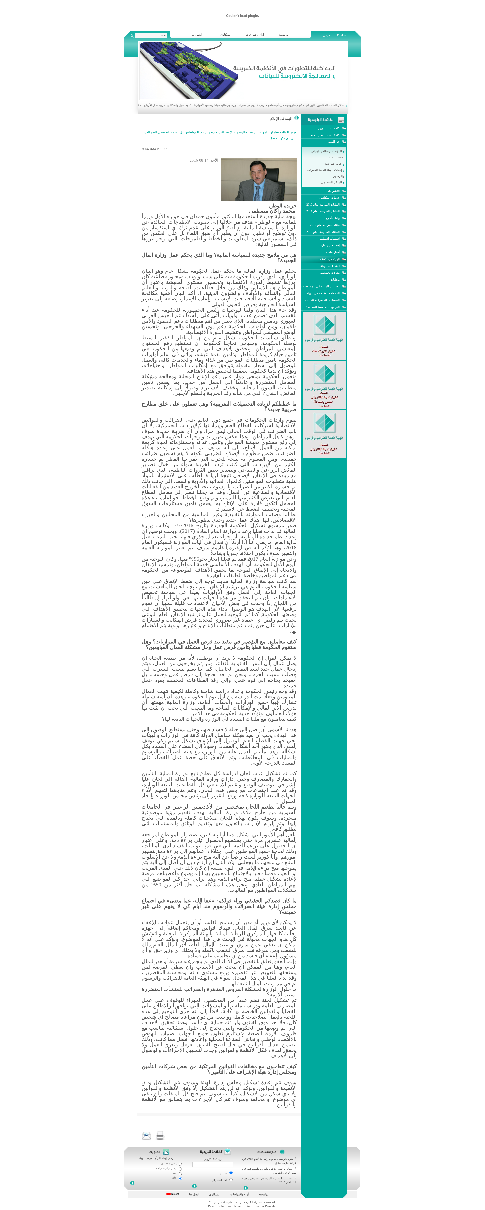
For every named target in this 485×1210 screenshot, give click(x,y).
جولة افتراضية (333, 163)
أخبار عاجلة (333, 252)
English (341, 35)
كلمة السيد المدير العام (325, 135)
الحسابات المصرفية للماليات (322, 300)
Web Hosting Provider (262, 1206)
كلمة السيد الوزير (329, 128)
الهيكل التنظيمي (332, 182)
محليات (335, 279)
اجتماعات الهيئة (330, 266)
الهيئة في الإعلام (281, 118)
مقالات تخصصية (330, 272)
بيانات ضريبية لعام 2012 (325, 225)
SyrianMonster (236, 1206)
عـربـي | (329, 35)
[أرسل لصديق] (146, 1136)
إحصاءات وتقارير (329, 245)
